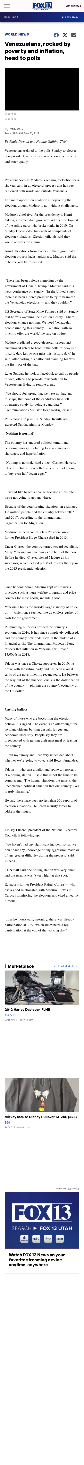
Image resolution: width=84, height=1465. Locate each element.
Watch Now (73, 6)
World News (17, 34)
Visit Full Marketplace (66, 966)
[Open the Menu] (6, 6)
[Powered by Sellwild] (73, 1188)
